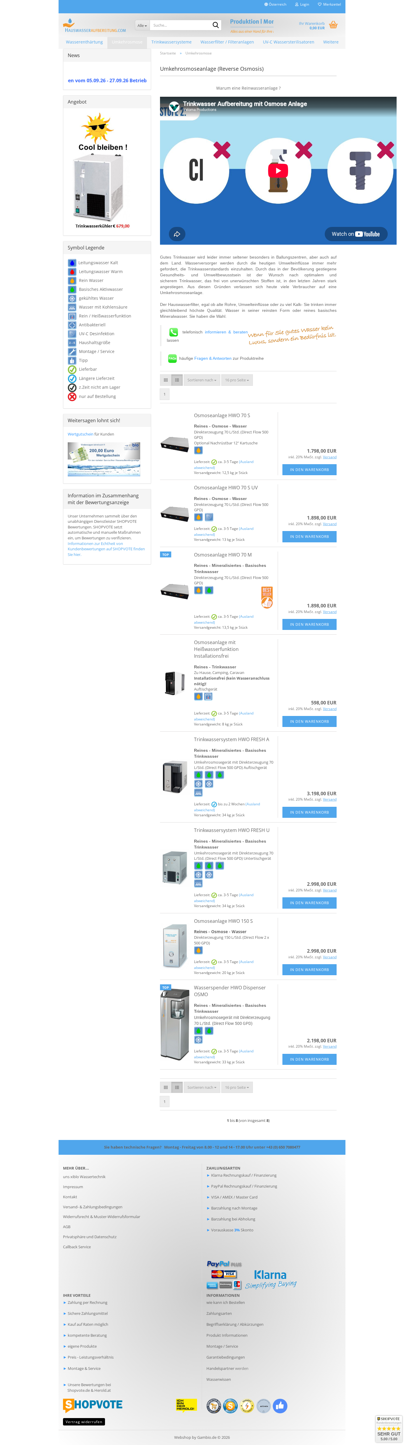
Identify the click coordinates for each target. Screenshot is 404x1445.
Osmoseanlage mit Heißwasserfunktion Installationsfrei (216, 649)
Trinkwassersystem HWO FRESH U (232, 830)
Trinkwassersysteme (171, 42)
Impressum (73, 1186)
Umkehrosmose (127, 42)
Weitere (331, 42)
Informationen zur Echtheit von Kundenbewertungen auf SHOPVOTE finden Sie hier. (106, 549)
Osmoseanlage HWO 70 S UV (226, 487)
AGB (66, 1226)
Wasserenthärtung (84, 42)
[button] (275, 6)
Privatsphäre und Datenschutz (90, 1236)
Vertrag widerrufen (84, 1421)
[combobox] (202, 380)
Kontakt (70, 1196)
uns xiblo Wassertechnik (84, 1176)
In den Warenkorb (309, 469)
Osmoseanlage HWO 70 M (223, 554)
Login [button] (303, 4)
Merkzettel (331, 4)
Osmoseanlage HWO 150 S (223, 921)
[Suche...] (216, 25)
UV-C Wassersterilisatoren (288, 42)
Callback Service (77, 1246)
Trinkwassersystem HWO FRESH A (231, 739)
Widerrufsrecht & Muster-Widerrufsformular (101, 1216)
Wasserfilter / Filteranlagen (227, 42)
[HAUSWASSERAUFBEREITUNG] (94, 25)
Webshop (182, 1437)
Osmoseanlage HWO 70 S (222, 415)
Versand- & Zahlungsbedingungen (92, 1206)
